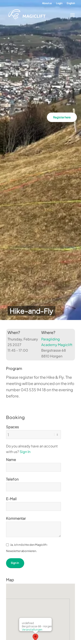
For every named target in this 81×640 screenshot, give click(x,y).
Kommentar (16, 518)
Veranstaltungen (32, 629)
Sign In (25, 451)
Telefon (12, 479)
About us (47, 3)
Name (11, 459)
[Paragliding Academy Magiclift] (37, 14)
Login (59, 3)
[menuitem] (47, 3)
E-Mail (11, 498)
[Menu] (71, 15)
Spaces (12, 427)
